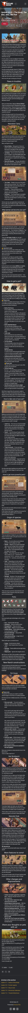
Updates (21, 8)
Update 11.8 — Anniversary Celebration (10, 990)
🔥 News (14, 8)
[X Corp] (5, 971)
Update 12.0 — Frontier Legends (9, 985)
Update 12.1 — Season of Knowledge (10, 982)
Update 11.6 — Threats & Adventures (10, 993)
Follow (4, 23)
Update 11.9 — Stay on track (8, 987)
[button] (15, 3)
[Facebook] (2, 971)
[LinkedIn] (9, 971)
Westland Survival (5, 8)
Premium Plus (17, 1004)
